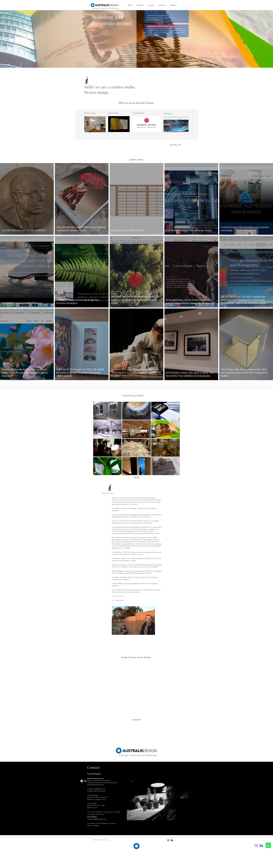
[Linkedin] (261, 846)
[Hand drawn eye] (150, 59)
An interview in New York (156, 55)
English (150, 63)
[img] (46, 669)
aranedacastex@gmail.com (96, 789)
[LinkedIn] (81, 781)
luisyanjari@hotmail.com (96, 819)
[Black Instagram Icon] (168, 840)
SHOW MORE (136, 719)
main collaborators (118, 600)
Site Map (173, 145)
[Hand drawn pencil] (179, 145)
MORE (136, 477)
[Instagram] (85, 781)
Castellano (157, 63)
